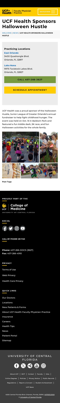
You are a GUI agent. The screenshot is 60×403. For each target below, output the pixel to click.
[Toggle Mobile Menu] (57, 3)
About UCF (14, 374)
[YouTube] (36, 365)
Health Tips (8, 326)
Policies (23, 378)
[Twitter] (23, 365)
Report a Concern (25, 383)
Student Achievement (44, 383)
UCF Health (18, 11)
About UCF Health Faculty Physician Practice (26, 312)
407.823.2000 (50, 395)
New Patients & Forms (14, 307)
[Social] (30, 365)
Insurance (7, 316)
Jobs (47, 374)
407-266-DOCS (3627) (21, 250)
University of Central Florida (30, 357)
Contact (31, 374)
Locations (7, 302)
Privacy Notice (34, 378)
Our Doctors (8, 297)
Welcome (7, 33)
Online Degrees (11, 378)
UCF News (30, 387)
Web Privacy (8, 275)
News (15, 33)
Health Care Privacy (12, 281)
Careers (6, 321)
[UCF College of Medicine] (18, 208)
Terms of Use (9, 269)
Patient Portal (9, 335)
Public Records (48, 378)
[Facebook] (16, 365)
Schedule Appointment (30, 90)
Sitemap (6, 340)
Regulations (11, 383)
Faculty (40, 374)
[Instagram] (43, 365)
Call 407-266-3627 (30, 79)
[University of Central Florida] (22, 3)
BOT (23, 374)
